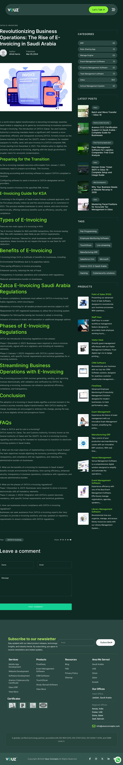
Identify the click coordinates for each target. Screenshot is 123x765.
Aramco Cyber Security (101, 123)
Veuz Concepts (51, 759)
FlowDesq (40, 664)
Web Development (99, 182)
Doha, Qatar (97, 715)
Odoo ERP (13, 687)
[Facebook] (89, 758)
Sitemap (69, 677)
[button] (113, 9)
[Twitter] (102, 758)
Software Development (19, 676)
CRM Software (42, 676)
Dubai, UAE (97, 712)
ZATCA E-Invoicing (14, 540)
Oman (95, 673)
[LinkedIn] (108, 758)
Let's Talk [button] (97, 9)
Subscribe (105, 642)
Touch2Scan (42, 680)
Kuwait (95, 682)
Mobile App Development (15, 665)
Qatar (94, 677)
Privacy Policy (71, 673)
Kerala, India (97, 708)
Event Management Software (45, 669)
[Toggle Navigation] (54, 9)
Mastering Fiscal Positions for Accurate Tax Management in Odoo (104, 207)
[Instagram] (96, 758)
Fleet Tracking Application (102, 143)
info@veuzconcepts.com (108, 726)
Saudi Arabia (98, 664)
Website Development (19, 671)
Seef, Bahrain (98, 719)
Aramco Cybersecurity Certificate (19, 681)
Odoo (95, 107)
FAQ (67, 668)
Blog (67, 664)
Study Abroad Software (47, 684)
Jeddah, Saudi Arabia (102, 697)
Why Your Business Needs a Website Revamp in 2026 (104, 190)
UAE (94, 668)
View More (13, 692)
